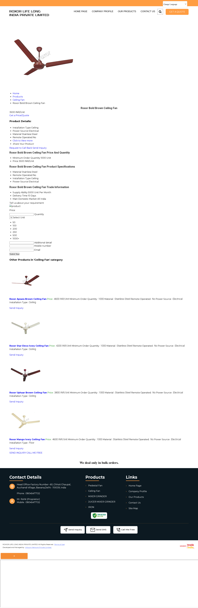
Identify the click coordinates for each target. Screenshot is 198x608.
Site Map (133, 508)
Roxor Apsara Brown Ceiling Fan (27, 299)
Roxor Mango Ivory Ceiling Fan (27, 439)
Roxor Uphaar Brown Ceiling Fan (28, 392)
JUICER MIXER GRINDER (101, 501)
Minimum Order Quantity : (87, 299)
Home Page (80, 11)
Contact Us (148, 11)
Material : (117, 299)
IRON (91, 507)
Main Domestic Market (25, 199)
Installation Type (22, 178)
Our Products (127, 11)
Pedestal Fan (95, 485)
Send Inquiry (40, 148)
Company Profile (102, 11)
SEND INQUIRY (17, 453)
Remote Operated (22, 175)
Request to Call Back (20, 148)
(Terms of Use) (59, 544)
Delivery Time (20, 195)
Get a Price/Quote (19, 115)
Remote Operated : (143, 299)
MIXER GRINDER (97, 496)
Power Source (20, 181)
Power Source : (169, 299)
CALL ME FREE (34, 453)
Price (15, 161)
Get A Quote (177, 12)
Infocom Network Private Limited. (38, 547)
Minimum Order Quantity (26, 158)
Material (17, 172)
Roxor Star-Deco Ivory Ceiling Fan (29, 346)
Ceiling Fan (94, 491)
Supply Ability (20, 192)
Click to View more (23, 140)
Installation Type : (22, 302)
